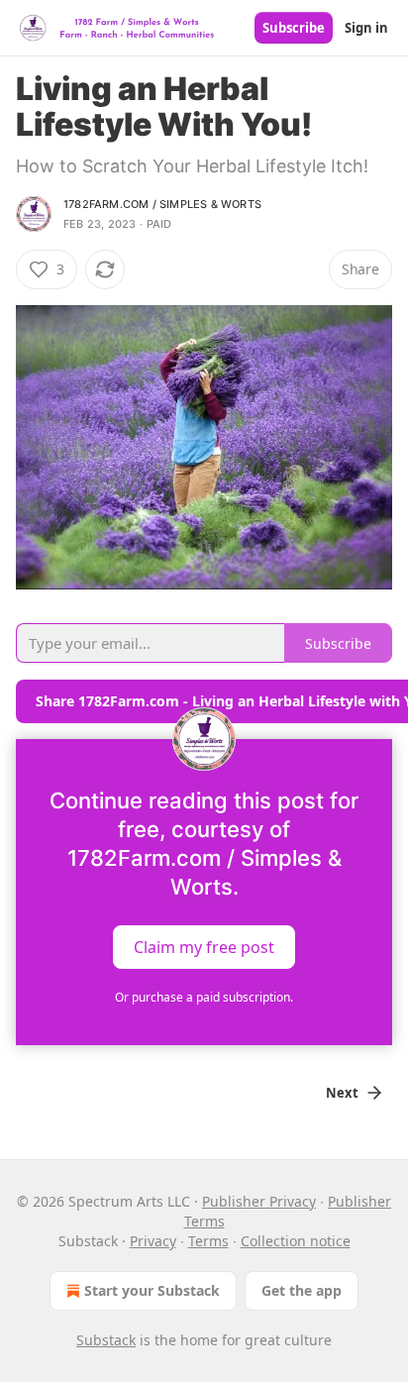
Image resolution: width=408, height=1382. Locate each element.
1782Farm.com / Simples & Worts (162, 204)
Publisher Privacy (259, 1201)
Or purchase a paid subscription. (204, 997)
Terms (208, 1240)
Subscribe (293, 28)
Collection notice (296, 1240)
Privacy (153, 1240)
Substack (106, 1339)
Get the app (301, 1290)
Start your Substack (152, 1290)
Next (342, 1093)
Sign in (366, 28)
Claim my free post (204, 947)
